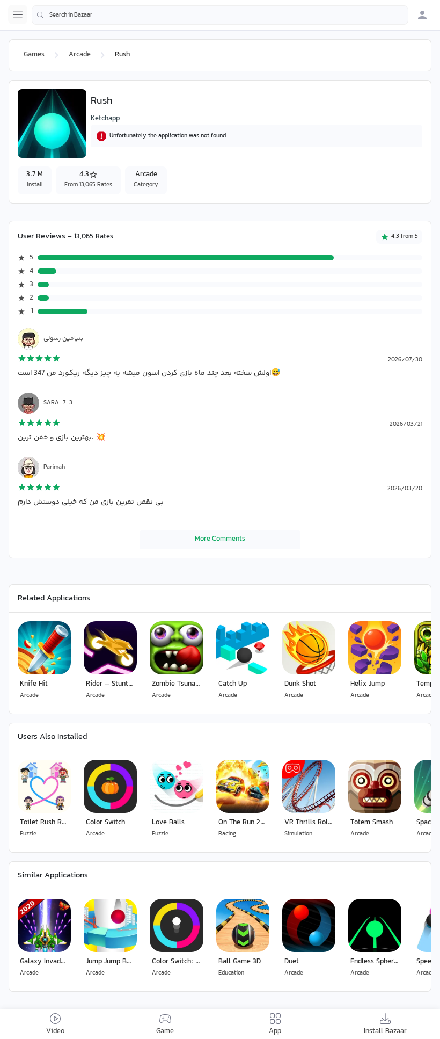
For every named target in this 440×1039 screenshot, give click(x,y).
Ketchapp (105, 119)
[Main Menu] (17, 14)
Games (34, 55)
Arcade (80, 55)
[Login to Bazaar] (422, 15)
